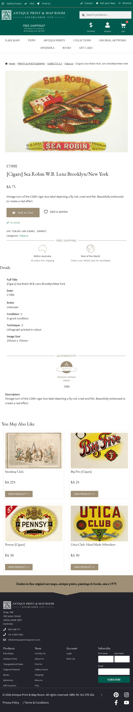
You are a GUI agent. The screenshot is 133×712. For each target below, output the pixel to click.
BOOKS (67, 48)
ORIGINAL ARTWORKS (112, 40)
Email (100, 666)
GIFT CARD (86, 48)
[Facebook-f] (116, 702)
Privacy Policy (11, 702)
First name (103, 653)
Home (12, 63)
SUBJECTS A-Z (54, 63)
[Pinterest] (116, 695)
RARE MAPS (12, 40)
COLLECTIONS (82, 40)
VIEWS (31, 40)
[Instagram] (126, 695)
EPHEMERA (47, 48)
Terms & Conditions (36, 702)
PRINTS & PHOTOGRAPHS (31, 63)
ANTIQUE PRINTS (54, 40)
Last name (119, 653)
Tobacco (68, 63)
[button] (23, 212)
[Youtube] (126, 702)
